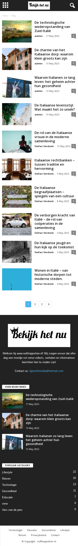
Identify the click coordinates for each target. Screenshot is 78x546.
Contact (55, 535)
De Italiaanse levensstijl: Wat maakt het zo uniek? (55, 107)
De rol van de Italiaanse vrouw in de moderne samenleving (53, 136)
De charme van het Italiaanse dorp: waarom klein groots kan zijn (54, 54)
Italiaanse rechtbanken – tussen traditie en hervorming (55, 164)
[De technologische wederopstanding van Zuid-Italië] (17, 31)
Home (5, 15)
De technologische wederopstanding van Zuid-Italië (52, 26)
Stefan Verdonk (44, 146)
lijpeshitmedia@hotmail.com (46, 370)
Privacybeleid (38, 535)
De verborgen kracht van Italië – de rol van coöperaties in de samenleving (55, 221)
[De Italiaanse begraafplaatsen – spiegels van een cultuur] (17, 197)
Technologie (9, 484)
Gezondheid (9, 491)
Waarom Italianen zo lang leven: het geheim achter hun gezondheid (55, 81)
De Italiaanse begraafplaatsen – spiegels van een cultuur (54, 191)
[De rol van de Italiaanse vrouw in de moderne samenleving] (17, 142)
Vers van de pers (12, 509)
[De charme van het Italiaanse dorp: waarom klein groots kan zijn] (17, 59)
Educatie (7, 497)
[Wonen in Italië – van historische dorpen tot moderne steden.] (17, 279)
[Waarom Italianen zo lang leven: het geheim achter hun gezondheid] (17, 86)
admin (39, 35)
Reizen (6, 478)
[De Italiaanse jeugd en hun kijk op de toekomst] (17, 252)
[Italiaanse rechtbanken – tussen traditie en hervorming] (17, 169)
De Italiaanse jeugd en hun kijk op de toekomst (54, 245)
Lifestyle (7, 472)
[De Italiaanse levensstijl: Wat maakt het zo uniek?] (17, 114)
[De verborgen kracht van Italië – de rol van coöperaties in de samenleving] (17, 224)
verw (5, 503)
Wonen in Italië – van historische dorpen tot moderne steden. (53, 274)
